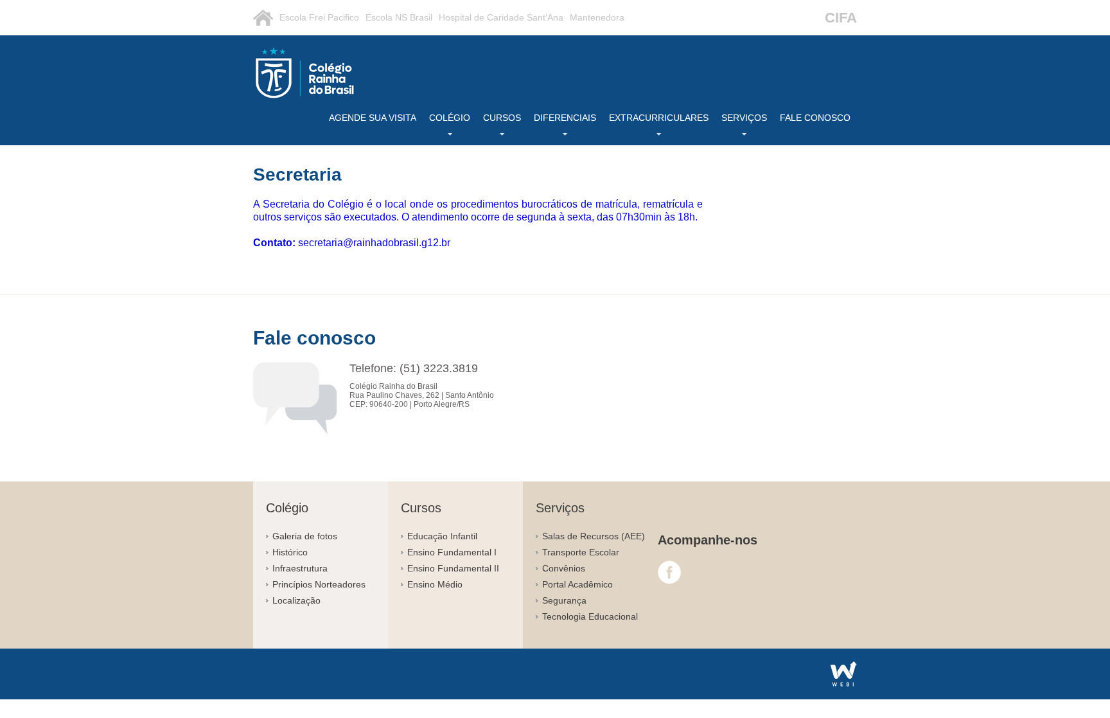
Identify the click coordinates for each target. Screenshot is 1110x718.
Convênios (563, 568)
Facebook (669, 572)
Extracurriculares (659, 117)
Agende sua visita (372, 117)
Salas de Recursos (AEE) (593, 536)
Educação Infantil (442, 536)
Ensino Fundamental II (453, 568)
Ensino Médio (435, 584)
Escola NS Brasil (399, 17)
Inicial (263, 18)
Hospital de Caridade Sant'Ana (501, 17)
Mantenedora (597, 17)
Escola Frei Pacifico (319, 17)
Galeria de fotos (304, 536)
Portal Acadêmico (577, 584)
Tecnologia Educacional (590, 616)
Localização (296, 600)
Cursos (502, 117)
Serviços (744, 117)
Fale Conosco (815, 117)
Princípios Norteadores (319, 584)
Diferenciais (565, 117)
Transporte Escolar (580, 552)
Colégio (449, 117)
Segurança (564, 600)
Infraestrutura (300, 568)
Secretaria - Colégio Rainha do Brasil (304, 72)
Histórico (290, 552)
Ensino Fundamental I (452, 552)
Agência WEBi (844, 674)
